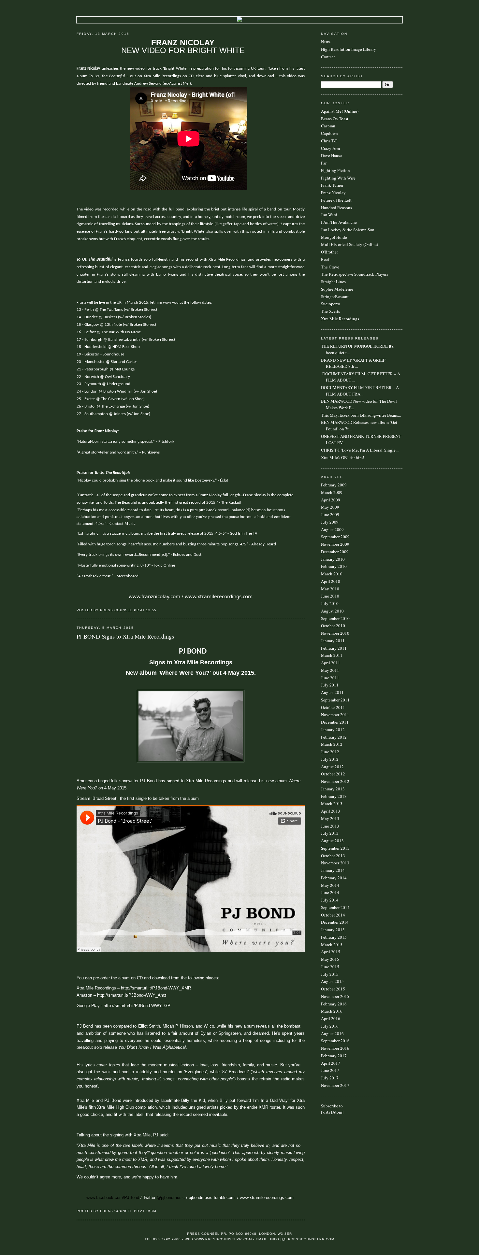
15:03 (151, 1211)
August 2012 (332, 767)
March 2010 (331, 574)
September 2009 (335, 537)
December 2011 (335, 722)
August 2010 (332, 611)
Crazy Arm (330, 148)
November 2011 (335, 714)
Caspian (328, 126)
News (325, 42)
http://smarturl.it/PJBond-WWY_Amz (132, 995)
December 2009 (335, 552)
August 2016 (332, 1033)
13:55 (151, 610)
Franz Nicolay (333, 192)
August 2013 (332, 841)
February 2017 (334, 1056)
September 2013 (335, 848)
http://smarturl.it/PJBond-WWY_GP (137, 1005)
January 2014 (333, 870)
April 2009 (330, 500)
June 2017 (330, 1070)
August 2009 (332, 529)
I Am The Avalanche (339, 222)
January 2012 (333, 729)
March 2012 (331, 744)
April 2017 (330, 1063)
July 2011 (330, 685)
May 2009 (330, 507)
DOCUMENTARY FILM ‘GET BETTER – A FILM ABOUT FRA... (360, 390)
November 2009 (335, 544)
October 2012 (333, 774)
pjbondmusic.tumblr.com (212, 1197)
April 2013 (330, 811)
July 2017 (330, 1078)
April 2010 (330, 581)
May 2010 (330, 589)
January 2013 (333, 789)
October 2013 (333, 855)
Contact (328, 57)
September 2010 (335, 618)
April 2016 (330, 1018)
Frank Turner (332, 185)
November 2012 (335, 781)
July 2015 (330, 974)
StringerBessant (335, 296)
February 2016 (334, 1004)
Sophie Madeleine (337, 289)
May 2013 (330, 818)
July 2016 (330, 1026)
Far (324, 163)
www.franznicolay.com (154, 596)
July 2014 (330, 900)
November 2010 (335, 633)
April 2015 (330, 952)
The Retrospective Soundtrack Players (354, 274)
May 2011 (330, 670)
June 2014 (330, 892)
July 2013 (330, 833)
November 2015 (335, 996)
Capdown (329, 133)
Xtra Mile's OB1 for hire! (342, 457)
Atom (337, 1112)
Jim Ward (329, 215)
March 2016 (331, 1011)
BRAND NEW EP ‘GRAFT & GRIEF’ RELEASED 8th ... (353, 363)
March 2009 (331, 492)
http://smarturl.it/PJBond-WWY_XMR (156, 988)
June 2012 (330, 752)
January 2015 (333, 929)
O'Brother (329, 252)
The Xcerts (330, 311)
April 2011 (330, 663)
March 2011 (331, 655)
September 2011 (335, 700)
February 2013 (334, 796)
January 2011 (333, 640)
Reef (325, 259)
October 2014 (333, 915)
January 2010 (333, 559)
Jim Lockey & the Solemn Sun (347, 230)
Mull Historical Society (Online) (349, 244)
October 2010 (333, 625)
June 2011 (330, 678)
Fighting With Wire (338, 178)
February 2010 (334, 566)
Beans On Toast (334, 119)
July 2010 (330, 603)
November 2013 (335, 863)
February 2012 (334, 737)
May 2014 (330, 885)
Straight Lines (333, 281)
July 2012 (330, 759)
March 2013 (331, 803)
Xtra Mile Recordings (340, 319)
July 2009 (330, 522)
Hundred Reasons (336, 207)
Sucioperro (330, 304)
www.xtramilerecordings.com (219, 596)
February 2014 (334, 878)
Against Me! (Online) (339, 111)
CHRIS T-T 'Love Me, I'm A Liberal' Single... (360, 450)
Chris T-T (329, 141)
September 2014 (335, 907)
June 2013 (330, 826)
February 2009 (334, 485)
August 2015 (332, 981)
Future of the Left (336, 200)
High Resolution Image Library (348, 49)
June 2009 (330, 514)
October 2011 (333, 707)
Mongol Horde (334, 237)
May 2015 (330, 959)
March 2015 (331, 944)
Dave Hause (331, 155)
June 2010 (330, 596)
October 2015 (333, 989)
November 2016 (335, 1048)
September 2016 (335, 1041)
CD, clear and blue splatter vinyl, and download (231, 76)
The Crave (330, 267)
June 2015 (330, 967)
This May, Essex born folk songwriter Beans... (361, 415)
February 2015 (334, 937)
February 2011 (334, 648)
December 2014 (335, 922)
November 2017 (335, 1085)
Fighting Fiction (335, 170)
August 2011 (332, 692)
